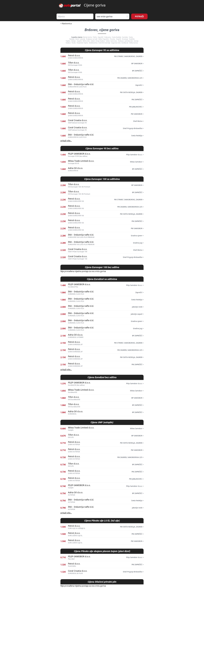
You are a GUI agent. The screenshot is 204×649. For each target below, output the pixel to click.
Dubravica (107, 37)
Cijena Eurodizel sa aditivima (102, 279)
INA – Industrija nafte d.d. (81, 84)
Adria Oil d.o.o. (75, 168)
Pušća (95, 37)
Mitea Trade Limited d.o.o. (81, 160)
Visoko (74, 43)
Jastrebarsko (129, 41)
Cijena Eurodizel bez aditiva (102, 377)
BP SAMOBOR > (137, 63)
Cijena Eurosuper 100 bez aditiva (102, 267)
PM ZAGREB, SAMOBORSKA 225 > (130, 78)
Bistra (77, 39)
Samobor (125, 37)
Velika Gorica (133, 43)
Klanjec (73, 41)
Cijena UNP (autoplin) (102, 422)
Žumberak (124, 43)
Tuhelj (108, 41)
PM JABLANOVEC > (136, 107)
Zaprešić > (139, 85)
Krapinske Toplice (82, 43)
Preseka (112, 39)
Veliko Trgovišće (103, 39)
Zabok (93, 41)
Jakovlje (82, 39)
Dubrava (121, 41)
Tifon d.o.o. (73, 62)
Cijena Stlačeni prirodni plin (102, 581)
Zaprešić (100, 37)
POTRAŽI (139, 16)
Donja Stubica (100, 41)
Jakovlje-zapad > (137, 314)
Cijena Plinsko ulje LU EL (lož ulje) (102, 520)
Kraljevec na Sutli (91, 39)
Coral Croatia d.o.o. (77, 120)
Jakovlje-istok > (138, 307)
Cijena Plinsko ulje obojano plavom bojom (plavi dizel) (102, 551)
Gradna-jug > (138, 243)
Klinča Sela (86, 41)
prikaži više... (66, 140)
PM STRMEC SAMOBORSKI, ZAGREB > (129, 56)
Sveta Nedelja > (137, 135)
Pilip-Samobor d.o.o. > (135, 154)
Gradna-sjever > (137, 235)
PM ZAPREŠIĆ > (138, 99)
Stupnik (118, 39)
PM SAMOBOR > (137, 114)
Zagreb (79, 41)
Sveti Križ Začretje (104, 43)
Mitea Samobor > (137, 162)
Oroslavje (125, 39)
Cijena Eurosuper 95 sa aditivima (102, 50)
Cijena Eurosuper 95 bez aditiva (102, 148)
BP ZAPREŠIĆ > (138, 71)
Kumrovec (113, 41)
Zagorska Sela (116, 43)
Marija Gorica (87, 37)
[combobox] (75, 16)
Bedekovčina (93, 43)
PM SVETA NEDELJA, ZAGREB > (132, 92)
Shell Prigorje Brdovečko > (133, 128)
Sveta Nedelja (116, 37)
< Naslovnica (66, 23)
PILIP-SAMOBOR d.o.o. (79, 153)
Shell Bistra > (138, 121)
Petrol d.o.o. (74, 55)
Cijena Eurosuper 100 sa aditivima (102, 179)
